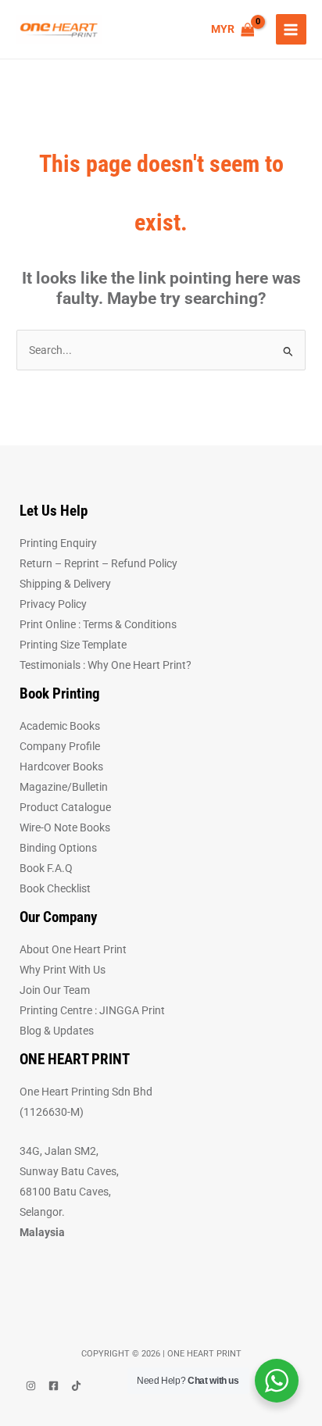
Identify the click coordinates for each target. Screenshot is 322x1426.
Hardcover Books (61, 766)
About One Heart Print (73, 949)
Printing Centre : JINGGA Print (92, 1010)
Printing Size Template (73, 644)
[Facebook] (53, 1385)
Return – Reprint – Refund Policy (98, 563)
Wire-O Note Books (65, 827)
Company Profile (60, 746)
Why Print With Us (63, 969)
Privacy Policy (53, 604)
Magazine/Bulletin (64, 787)
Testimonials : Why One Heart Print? (105, 665)
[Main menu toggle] (291, 29)
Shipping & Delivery (65, 583)
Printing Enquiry (58, 543)
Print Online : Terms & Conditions (98, 624)
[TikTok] (76, 1385)
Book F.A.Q (46, 868)
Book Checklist (55, 888)
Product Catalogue (65, 807)
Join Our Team (55, 990)
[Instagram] (31, 1385)
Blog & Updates (57, 1030)
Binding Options (58, 848)
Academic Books (60, 726)
